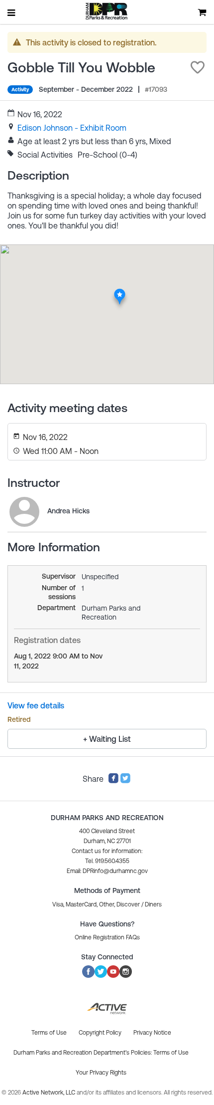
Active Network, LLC (49, 1092)
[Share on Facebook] (113, 780)
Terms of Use (171, 1052)
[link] (71, 127)
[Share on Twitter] (125, 780)
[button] (198, 67)
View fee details (35, 705)
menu (12, 12)
